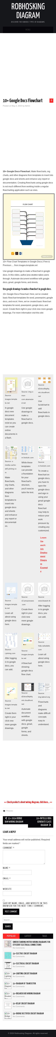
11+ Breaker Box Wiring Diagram (26, 993)
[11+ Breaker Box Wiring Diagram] (8, 995)
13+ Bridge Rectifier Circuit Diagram (28, 1013)
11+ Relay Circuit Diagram (24, 1003)
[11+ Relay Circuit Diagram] (8, 1005)
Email (7, 878)
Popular (11, 936)
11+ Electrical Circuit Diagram (26, 963)
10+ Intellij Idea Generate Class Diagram (43, 821)
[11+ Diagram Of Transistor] (8, 985)
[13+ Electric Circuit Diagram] (8, 955)
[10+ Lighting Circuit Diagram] (8, 975)
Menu (28, 30)
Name (6, 868)
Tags (44, 936)
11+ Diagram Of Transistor (24, 983)
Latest (28, 936)
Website (7, 889)
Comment (8, 848)
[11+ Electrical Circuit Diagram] (8, 965)
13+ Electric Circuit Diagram (25, 953)
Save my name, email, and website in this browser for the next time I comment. (25, 904)
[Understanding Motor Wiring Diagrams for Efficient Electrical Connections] (8, 944)
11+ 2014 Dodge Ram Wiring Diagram (14, 820)
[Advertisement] (28, 66)
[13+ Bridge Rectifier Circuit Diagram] (8, 1015)
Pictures (9, 811)
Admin (27, 106)
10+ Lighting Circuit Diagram (25, 973)
